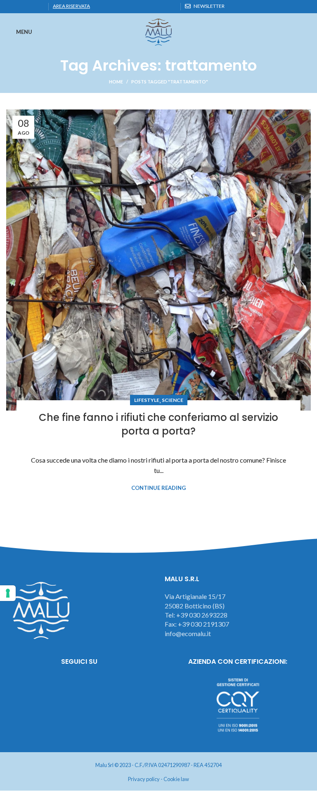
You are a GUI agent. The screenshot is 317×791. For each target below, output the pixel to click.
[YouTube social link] (102, 684)
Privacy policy (144, 779)
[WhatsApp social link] (30, 6)
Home (116, 81)
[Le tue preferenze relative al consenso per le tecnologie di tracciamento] (8, 593)
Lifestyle (146, 400)
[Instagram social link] (79, 684)
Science (172, 400)
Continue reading (158, 488)
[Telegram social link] (39, 6)
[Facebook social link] (11, 6)
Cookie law (176, 779)
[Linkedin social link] (20, 6)
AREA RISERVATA (71, 6)
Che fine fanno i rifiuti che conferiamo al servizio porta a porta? (158, 424)
